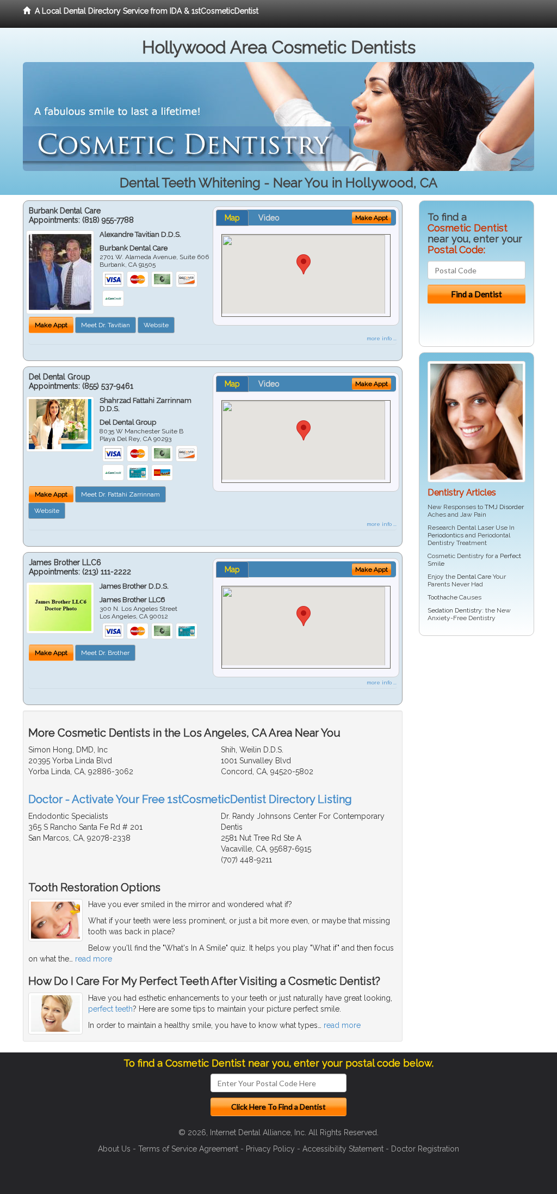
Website (156, 325)
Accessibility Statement (342, 1148)
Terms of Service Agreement (188, 1148)
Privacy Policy (270, 1148)
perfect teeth (110, 1009)
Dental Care (474, 576)
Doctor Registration (425, 1148)
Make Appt (51, 325)
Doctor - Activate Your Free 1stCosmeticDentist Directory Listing (190, 799)
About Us (114, 1148)
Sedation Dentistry (455, 610)
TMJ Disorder (504, 507)
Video (269, 217)
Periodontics (445, 535)
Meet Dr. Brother (105, 653)
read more (93, 958)
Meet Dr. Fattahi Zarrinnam (120, 494)
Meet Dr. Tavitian (105, 325)
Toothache (442, 597)
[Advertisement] (474, 728)
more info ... (382, 338)
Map (232, 217)
